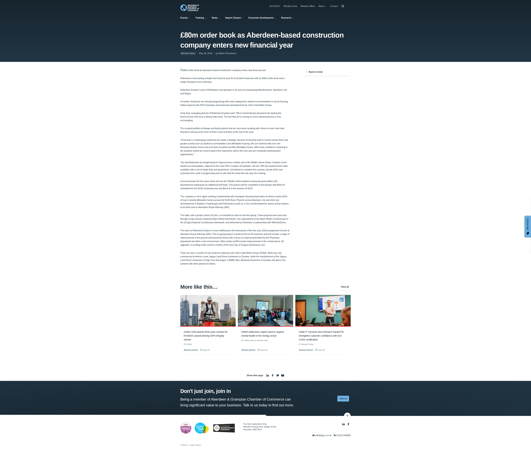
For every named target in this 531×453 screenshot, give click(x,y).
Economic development (260, 18)
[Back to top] (347, 416)
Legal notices (195, 445)
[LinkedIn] (344, 424)
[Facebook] (348, 424)
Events (184, 18)
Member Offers (308, 6)
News (215, 18)
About (321, 6)
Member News (188, 53)
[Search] (342, 6)
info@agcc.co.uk (323, 435)
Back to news (315, 72)
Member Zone (290, 6)
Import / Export (233, 18)
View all (345, 287)
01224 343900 (343, 435)
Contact (334, 6)
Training (199, 18)
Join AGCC (274, 6)
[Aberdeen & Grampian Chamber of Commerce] (189, 7)
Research (286, 18)
